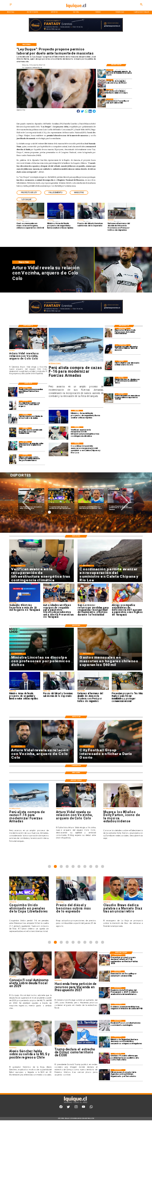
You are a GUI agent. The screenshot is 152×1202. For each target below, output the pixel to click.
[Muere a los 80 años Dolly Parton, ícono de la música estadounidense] (108, 332)
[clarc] (13, 391)
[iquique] (76, 10)
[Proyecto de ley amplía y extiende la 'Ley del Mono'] (101, 83)
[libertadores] (104, 1025)
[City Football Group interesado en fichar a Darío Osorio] (108, 365)
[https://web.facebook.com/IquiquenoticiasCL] (61, 1108)
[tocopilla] (101, 103)
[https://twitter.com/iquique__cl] (68, 1108)
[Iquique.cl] (10, 5)
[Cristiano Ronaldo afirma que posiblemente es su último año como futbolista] (104, 1058)
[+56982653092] (91, 1108)
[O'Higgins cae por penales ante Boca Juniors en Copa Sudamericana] (13, 432)
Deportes (24, 489)
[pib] (104, 1009)
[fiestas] (104, 959)
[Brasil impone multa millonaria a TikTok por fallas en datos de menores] (108, 349)
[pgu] (104, 992)
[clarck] (13, 418)
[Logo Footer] (75, 1103)
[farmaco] (101, 93)
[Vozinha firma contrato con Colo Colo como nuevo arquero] (13, 405)
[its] (101, 73)
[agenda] (104, 1074)
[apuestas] (13, 445)
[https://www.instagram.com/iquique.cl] (76, 1108)
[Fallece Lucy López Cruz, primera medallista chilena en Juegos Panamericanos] (13, 459)
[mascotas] (108, 398)
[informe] (104, 1041)
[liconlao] (108, 381)
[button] (29, 193)
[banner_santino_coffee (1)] (76, 31)
